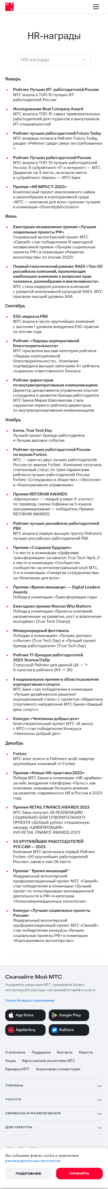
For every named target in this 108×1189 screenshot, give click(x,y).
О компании (15, 1052)
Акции (10, 1060)
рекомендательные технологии (33, 1161)
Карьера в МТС (17, 1069)
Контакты (65, 1052)
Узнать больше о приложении (29, 1000)
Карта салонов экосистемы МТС (48, 1060)
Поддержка (41, 1052)
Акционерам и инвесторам (58, 1069)
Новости (86, 1052)
